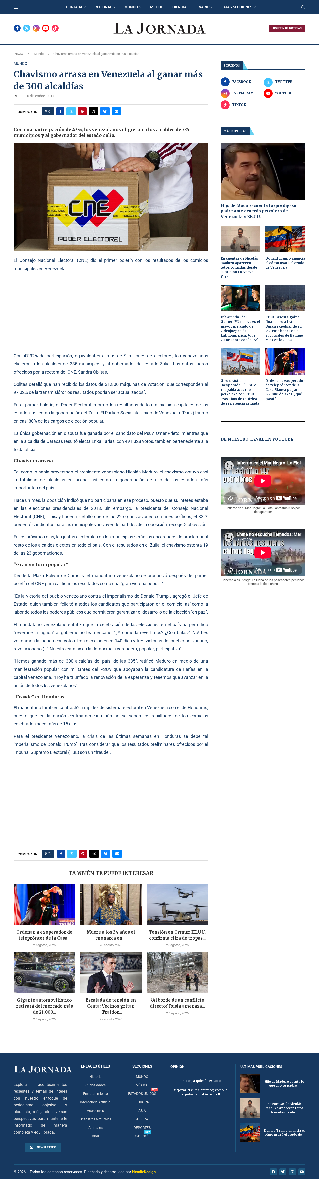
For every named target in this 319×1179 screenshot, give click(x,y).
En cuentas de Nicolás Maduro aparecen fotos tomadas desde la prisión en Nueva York (239, 267)
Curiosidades (95, 1085)
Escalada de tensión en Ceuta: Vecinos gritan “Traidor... (111, 1006)
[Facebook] (17, 28)
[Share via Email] (116, 111)
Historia (95, 1076)
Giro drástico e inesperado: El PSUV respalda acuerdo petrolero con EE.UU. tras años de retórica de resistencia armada (240, 392)
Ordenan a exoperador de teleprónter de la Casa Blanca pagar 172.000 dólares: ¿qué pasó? (285, 390)
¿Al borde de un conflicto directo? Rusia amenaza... (177, 1003)
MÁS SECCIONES (238, 7)
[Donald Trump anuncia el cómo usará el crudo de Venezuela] (285, 239)
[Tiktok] (55, 28)
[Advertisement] (111, 312)
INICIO (18, 54)
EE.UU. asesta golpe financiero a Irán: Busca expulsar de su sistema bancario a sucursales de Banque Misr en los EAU (284, 328)
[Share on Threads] (93, 111)
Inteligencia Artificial (95, 1102)
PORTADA (74, 7)
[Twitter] (26, 28)
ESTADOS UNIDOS (142, 1093)
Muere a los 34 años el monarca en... (110, 935)
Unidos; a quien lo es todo (200, 1081)
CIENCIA (179, 7)
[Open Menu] (16, 7)
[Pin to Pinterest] (82, 111)
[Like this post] (49, 111)
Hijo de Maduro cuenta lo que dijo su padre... (284, 1084)
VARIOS (205, 7)
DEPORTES (142, 1127)
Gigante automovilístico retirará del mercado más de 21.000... (44, 1006)
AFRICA (142, 1119)
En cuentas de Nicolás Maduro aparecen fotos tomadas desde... (284, 1108)
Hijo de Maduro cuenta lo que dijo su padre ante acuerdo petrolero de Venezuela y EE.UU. (258, 211)
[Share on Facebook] (60, 111)
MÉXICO (156, 7)
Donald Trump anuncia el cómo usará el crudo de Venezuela (285, 263)
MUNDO (131, 7)
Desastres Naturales (95, 1119)
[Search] (302, 7)
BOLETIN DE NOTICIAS (287, 28)
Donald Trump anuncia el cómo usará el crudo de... (284, 1133)
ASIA (142, 1110)
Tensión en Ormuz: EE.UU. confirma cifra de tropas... (177, 935)
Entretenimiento (95, 1093)
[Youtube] (45, 28)
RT (16, 96)
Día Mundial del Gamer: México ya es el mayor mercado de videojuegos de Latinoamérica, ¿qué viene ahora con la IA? (240, 328)
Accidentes (95, 1110)
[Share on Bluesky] (105, 111)
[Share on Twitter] (71, 111)
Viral (95, 1136)
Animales (95, 1127)
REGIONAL (103, 7)
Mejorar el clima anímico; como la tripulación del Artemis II (200, 1092)
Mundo (39, 54)
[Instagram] (36, 28)
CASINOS (142, 1136)
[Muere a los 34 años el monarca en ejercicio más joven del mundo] (111, 904)
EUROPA (142, 1102)
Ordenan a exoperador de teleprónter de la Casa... (44, 935)
